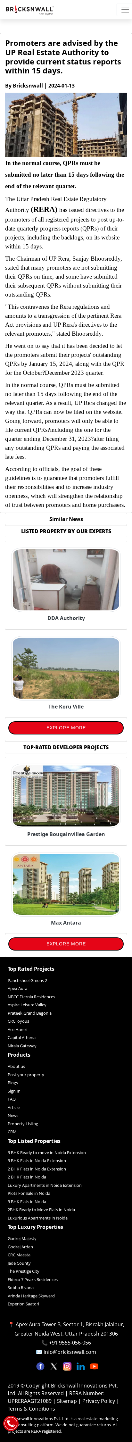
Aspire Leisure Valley (27, 1005)
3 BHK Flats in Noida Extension (37, 1160)
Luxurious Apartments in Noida (38, 1218)
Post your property (26, 1074)
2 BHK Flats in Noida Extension (37, 1169)
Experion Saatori (23, 1304)
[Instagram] (67, 1365)
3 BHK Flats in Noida (27, 1201)
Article (14, 1107)
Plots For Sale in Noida (29, 1193)
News (13, 1115)
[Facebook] (41, 1365)
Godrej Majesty (22, 1238)
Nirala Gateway (22, 1046)
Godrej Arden (20, 1247)
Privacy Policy (99, 1400)
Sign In (14, 1091)
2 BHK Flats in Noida (27, 1177)
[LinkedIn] (81, 1365)
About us (16, 1066)
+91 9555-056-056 (70, 1342)
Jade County (19, 1263)
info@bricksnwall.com (70, 1351)
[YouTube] (94, 1365)
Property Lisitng (23, 1124)
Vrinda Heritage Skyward (31, 1296)
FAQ (12, 1099)
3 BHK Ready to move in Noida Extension (47, 1152)
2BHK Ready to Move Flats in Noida (41, 1209)
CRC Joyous (18, 1021)
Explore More (66, 727)
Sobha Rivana (21, 1287)
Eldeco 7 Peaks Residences (33, 1279)
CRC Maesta (19, 1255)
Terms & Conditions (31, 1408)
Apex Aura (17, 988)
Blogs (13, 1083)
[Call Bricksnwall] (11, 1422)
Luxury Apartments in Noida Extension (45, 1185)
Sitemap (67, 1400)
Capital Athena (22, 1037)
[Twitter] (54, 1365)
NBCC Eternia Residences (31, 997)
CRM (12, 1132)
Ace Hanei (17, 1029)
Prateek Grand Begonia (30, 1013)
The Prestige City (23, 1271)
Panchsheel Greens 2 (27, 980)
